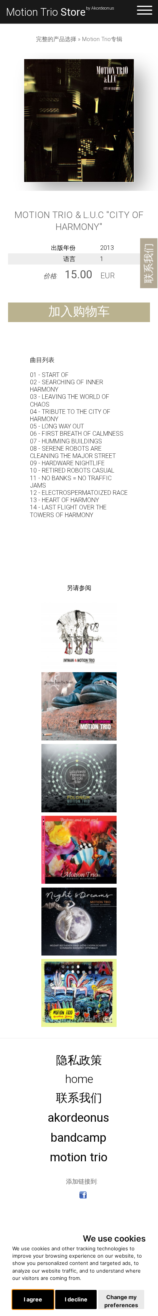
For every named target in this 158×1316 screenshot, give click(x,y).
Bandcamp (78, 1137)
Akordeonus (78, 1117)
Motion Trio (46, 12)
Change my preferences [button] (121, 1301)
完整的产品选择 (56, 39)
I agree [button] (33, 1299)
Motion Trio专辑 (102, 39)
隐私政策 (79, 1060)
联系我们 (148, 263)
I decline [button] (76, 1299)
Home (79, 1079)
